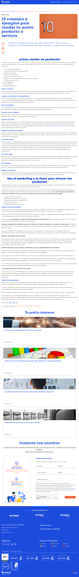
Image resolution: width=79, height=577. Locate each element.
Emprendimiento (21, 306)
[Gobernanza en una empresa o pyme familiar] (39, 414)
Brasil (43, 543)
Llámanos (17, 467)
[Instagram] (15, 544)
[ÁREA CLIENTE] (76, 2)
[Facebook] (9, 544)
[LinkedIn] (6, 544)
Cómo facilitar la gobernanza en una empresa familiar (22, 422)
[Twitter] (3, 544)
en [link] (76, 573)
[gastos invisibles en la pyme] (39, 353)
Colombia (56, 543)
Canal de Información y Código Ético (50, 529)
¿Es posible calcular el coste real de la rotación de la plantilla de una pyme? (29, 391)
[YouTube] (12, 544)
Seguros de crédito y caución (9, 527)
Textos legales (5, 551)
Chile (66, 543)
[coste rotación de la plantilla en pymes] (39, 384)
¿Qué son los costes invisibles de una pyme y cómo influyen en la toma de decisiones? (33, 361)
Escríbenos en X (16, 483)
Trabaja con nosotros (45, 525)
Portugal (67, 546)
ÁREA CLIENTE (69, 2)
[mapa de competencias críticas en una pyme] (39, 322)
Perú (55, 546)
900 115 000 (56, 2)
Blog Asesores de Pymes (9, 11)
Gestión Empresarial (33, 306)
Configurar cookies (16, 551)
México (44, 546)
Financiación (5, 530)
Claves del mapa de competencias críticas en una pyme (23, 330)
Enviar (70, 497)
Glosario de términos (7, 532)
